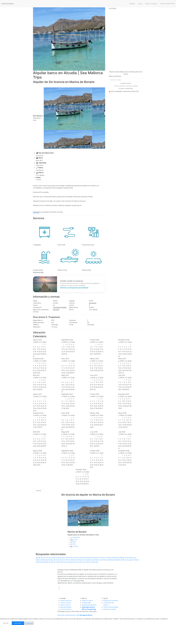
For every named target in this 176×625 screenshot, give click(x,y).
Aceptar (6, 623)
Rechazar (18, 623)
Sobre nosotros (65, 605)
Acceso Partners (66, 609)
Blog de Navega (65, 607)
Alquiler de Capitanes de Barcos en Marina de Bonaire (97, 560)
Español (132, 3)
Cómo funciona (65, 603)
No (54, 305)
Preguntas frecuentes (110, 600)
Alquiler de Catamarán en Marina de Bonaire (63, 560)
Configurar (29, 623)
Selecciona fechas (115, 76)
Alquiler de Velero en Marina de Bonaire (106, 558)
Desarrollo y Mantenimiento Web (75, 615)
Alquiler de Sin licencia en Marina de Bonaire (50, 558)
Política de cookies (109, 609)
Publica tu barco (151, 3)
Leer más (36, 213)
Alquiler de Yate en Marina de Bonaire (55, 562)
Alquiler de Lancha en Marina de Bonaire (78, 558)
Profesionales (86, 603)
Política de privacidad (110, 607)
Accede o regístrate (167, 3)
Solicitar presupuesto (89, 605)
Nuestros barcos (7, 3)
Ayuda (140, 3)
